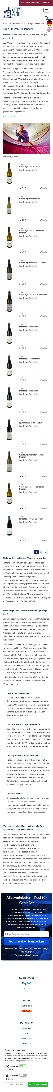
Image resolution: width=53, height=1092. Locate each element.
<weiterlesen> (9, 116)
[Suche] (46, 19)
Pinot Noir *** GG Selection (31, 519)
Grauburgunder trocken (29, 167)
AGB (26, 1034)
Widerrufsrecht (26, 1039)
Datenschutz (26, 1043)
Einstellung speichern (15, 1084)
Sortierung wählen (11, 157)
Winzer (17, 23)
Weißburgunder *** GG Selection (33, 263)
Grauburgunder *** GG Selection (33, 295)
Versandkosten (26, 1006)
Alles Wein (7, 23)
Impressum (26, 1028)
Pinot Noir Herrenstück (29, 359)
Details (44, 188)
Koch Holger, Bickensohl (33, 23)
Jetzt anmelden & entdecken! (26, 941)
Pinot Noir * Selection (28, 327)
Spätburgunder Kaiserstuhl (30, 423)
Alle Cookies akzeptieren (38, 1084)
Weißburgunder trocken (29, 199)
